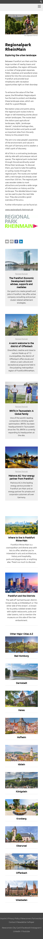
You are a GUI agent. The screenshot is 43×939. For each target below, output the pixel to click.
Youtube (26, 931)
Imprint (3, 918)
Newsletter (22, 922)
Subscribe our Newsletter (31, 9)
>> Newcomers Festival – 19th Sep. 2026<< (20, 5)
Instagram (35, 927)
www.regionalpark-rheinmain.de (19, 209)
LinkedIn (17, 931)
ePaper (31, 922)
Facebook (26, 927)
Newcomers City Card (11, 927)
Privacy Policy (14, 918)
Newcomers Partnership (31, 918)
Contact (12, 922)
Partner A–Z (11, 9)
